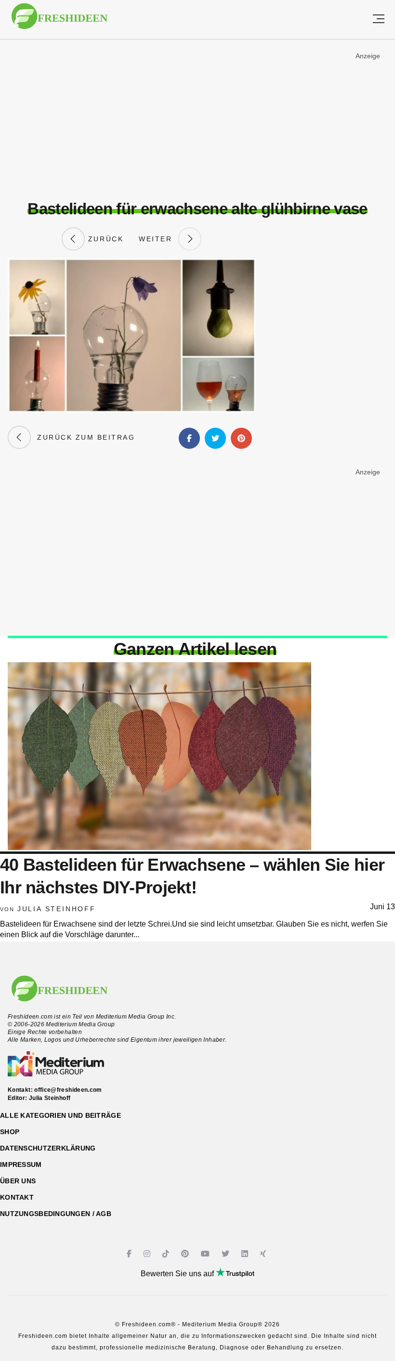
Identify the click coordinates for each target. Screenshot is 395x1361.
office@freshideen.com (68, 1089)
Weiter (158, 239)
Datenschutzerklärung (48, 1148)
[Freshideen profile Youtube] (206, 1254)
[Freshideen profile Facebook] (130, 1254)
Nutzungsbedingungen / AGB (55, 1213)
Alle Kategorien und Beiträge (60, 1115)
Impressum (21, 1164)
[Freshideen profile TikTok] (166, 1254)
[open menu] (378, 19)
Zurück (104, 239)
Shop (9, 1132)
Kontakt (17, 1197)
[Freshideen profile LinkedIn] (245, 1254)
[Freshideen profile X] (227, 1254)
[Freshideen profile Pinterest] (186, 1254)
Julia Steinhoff (56, 909)
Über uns (18, 1181)
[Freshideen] (59, 21)
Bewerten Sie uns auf (178, 1273)
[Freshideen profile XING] (264, 1254)
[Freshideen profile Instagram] (148, 1254)
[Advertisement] (197, 120)
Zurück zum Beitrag (83, 437)
